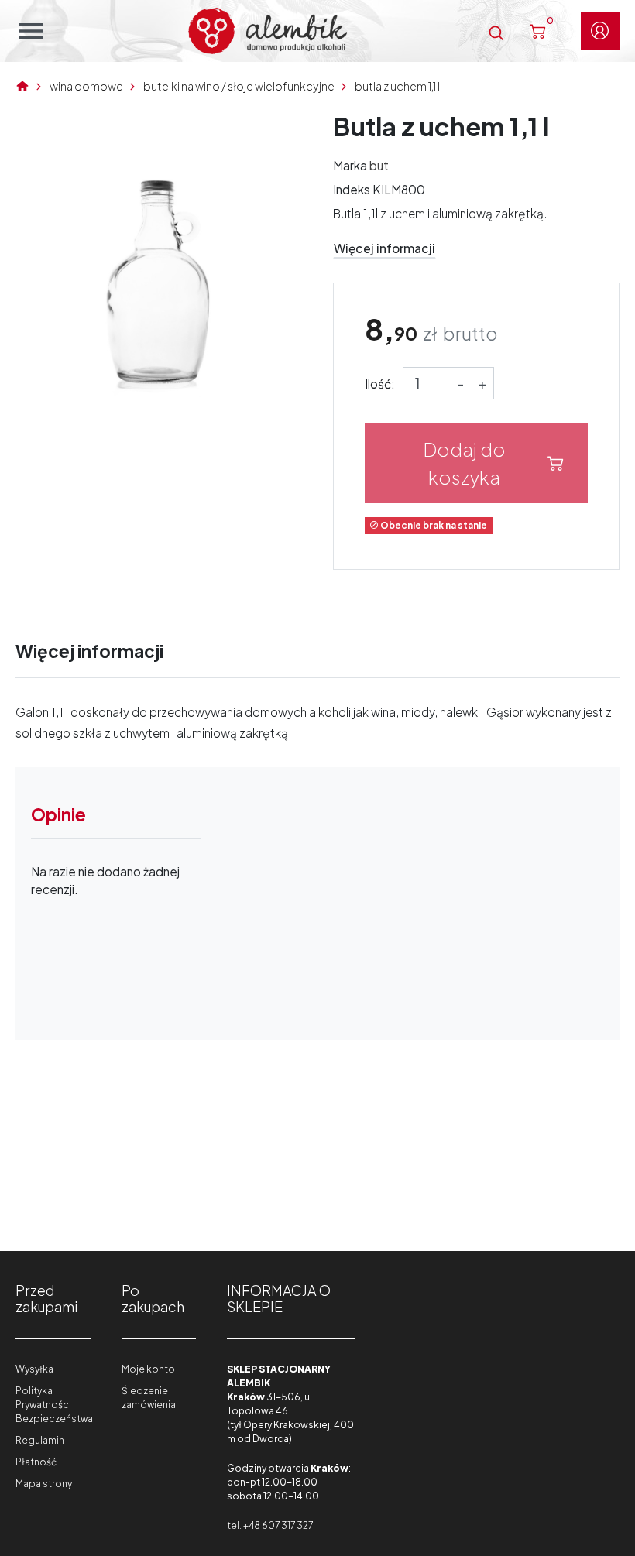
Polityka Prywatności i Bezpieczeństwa (54, 1404)
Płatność (36, 1462)
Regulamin (39, 1440)
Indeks (351, 189)
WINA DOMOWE (86, 86)
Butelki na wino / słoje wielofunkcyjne (239, 86)
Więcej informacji (384, 248)
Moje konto (148, 1369)
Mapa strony (43, 1483)
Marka (350, 165)
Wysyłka (34, 1369)
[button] (496, 30)
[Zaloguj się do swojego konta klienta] (600, 31)
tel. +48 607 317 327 (270, 1525)
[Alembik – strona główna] (267, 31)
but (379, 165)
